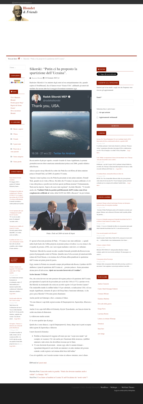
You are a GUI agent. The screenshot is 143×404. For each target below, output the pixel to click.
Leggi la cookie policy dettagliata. (124, 390)
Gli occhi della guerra (104, 304)
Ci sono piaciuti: (14, 260)
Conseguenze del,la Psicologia (105, 259)
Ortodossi (101, 324)
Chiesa (15, 134)
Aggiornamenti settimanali (108, 117)
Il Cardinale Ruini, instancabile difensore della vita (110, 174)
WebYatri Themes (128, 387)
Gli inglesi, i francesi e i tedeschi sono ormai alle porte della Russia (15, 325)
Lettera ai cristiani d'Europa (106, 319)
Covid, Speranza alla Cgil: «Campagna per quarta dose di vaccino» (16, 213)
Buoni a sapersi (18, 129)
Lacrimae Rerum (103, 314)
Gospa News (102, 309)
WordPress (104, 387)
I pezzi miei (17, 144)
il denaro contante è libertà (103, 245)
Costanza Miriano (103, 294)
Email (99, 97)
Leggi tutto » (12, 293)
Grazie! (13, 108)
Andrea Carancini (103, 284)
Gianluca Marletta (103, 299)
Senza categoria (18, 156)
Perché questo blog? (17, 103)
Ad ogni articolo (104, 112)
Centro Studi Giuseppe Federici (108, 289)
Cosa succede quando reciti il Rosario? (107, 233)
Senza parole (17, 162)
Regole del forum (16, 105)
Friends (15, 139)
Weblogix (113, 387)
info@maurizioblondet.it (23, 2)
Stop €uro (101, 329)
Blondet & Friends (30, 9)
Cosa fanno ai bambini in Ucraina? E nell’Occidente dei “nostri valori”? (62, 377)
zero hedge (101, 334)
